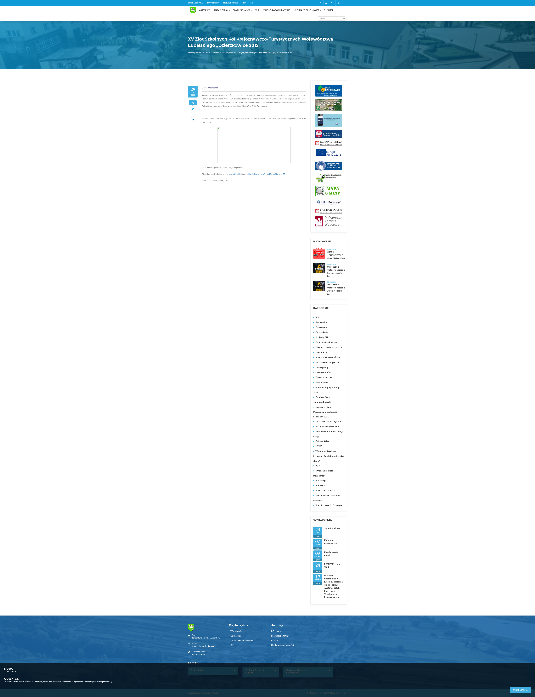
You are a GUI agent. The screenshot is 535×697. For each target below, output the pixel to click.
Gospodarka (322, 332)
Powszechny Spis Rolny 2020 (326, 390)
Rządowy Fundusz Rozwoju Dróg (328, 434)
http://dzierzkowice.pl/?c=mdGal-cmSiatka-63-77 (266, 174)
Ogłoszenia (321, 327)
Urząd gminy (321, 367)
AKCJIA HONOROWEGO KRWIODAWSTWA (336, 255)
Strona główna (195, 3)
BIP (244, 3)
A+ (332, 3)
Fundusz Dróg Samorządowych (322, 399)
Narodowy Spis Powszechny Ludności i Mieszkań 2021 (325, 411)
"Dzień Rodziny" (332, 528)
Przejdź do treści (231, 3)
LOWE (318, 446)
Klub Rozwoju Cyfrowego (328, 505)
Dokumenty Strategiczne (328, 421)
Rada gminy (321, 322)
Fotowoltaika (322, 441)
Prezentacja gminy (280, 635)
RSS (252, 3)
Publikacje (320, 480)
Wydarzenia (321, 382)
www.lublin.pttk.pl (235, 174)
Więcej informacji (105, 681)
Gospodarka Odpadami (327, 362)
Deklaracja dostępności (282, 645)
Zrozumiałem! (520, 690)
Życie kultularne (323, 377)
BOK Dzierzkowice (325, 490)
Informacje (321, 352)
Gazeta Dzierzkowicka (327, 426)
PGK (317, 465)
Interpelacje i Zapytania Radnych (326, 498)
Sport (318, 317)
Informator (276, 631)
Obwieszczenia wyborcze (328, 347)
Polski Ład (320, 485)
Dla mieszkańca (323, 372)
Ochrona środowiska (326, 342)
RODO (274, 640)
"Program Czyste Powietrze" (323, 473)
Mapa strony (213, 3)
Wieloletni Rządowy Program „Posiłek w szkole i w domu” (328, 456)
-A (320, 3)
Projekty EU (321, 337)
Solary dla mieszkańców (327, 357)
